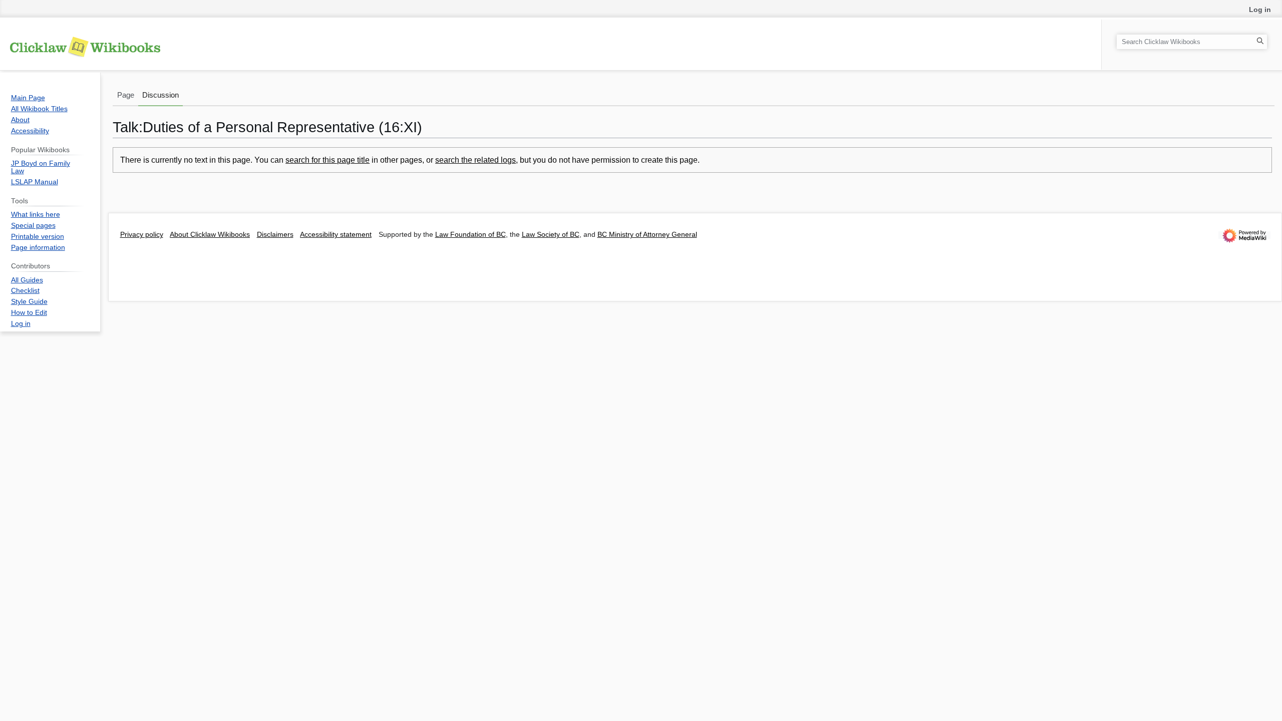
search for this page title (327, 160)
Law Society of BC (550, 234)
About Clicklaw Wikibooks (210, 234)
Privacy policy (141, 234)
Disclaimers (275, 234)
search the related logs (475, 160)
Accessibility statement (336, 234)
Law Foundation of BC (470, 234)
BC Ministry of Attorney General (647, 234)
